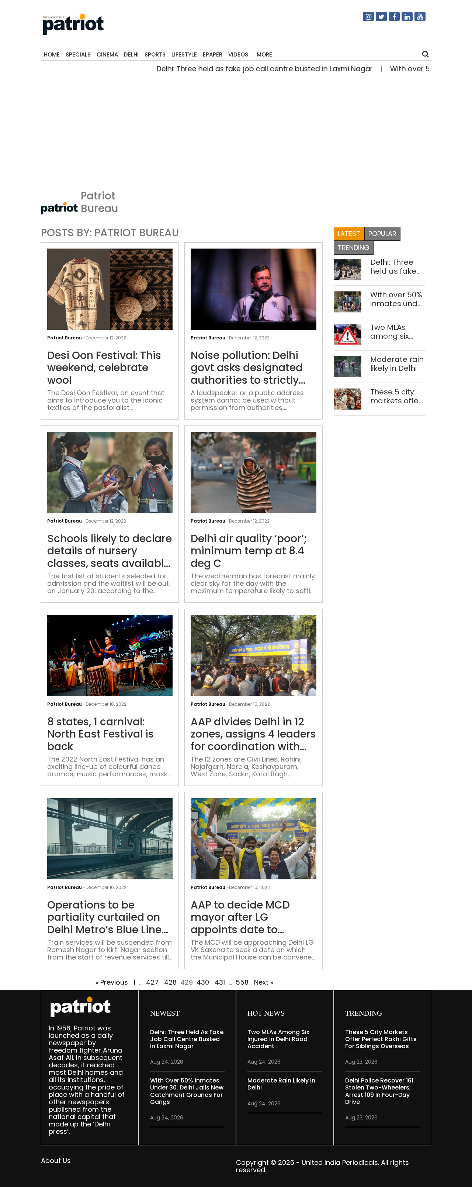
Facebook (389, 19)
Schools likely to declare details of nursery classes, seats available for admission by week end (109, 551)
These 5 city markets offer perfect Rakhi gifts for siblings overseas (395, 396)
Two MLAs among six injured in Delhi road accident (397, 332)
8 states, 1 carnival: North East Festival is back (100, 734)
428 (170, 982)
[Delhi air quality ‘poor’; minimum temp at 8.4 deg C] (253, 478)
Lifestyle (184, 54)
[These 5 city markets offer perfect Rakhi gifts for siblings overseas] (348, 398)
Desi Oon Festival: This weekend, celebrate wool (104, 368)
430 (203, 982)
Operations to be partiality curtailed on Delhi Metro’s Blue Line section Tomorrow (104, 917)
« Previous (112, 982)
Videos (238, 54)
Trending (353, 247)
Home (52, 54)
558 (242, 982)
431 (220, 982)
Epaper (212, 54)
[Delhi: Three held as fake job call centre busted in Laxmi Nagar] (348, 268)
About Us (56, 1160)
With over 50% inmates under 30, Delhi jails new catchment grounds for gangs (397, 299)
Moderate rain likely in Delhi (397, 364)
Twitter (376, 19)
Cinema (107, 54)
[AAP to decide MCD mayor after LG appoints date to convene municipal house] (253, 844)
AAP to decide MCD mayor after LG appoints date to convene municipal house (241, 917)
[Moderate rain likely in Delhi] (348, 366)
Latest (349, 233)
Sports (155, 54)
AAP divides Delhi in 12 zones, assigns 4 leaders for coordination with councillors (253, 734)
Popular (382, 233)
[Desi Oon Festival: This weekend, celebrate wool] (110, 295)
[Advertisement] (233, 129)
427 (152, 982)
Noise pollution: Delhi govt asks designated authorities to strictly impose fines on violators (247, 368)
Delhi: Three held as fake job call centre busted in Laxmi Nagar (242, 69)
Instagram (363, 19)
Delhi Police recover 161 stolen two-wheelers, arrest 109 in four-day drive (379, 1091)
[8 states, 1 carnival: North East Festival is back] (110, 661)
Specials (78, 54)
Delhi (131, 54)
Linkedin (402, 19)
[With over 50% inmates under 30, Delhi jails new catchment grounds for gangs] (348, 301)
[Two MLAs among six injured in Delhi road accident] (348, 333)
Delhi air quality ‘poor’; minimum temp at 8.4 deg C (249, 551)
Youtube (415, 19)
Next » (263, 982)
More (264, 54)
